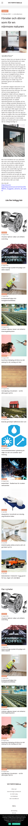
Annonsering (14, 810)
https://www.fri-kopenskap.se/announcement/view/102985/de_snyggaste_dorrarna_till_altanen (13, 188)
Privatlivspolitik (16, 823)
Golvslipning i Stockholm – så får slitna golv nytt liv (12, 392)
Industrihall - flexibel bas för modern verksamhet (13, 484)
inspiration (5, 11)
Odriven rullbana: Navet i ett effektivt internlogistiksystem (13, 330)
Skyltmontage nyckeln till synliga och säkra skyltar (13, 269)
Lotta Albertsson (17, 14)
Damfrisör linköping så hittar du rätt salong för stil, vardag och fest (13, 361)
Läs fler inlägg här (14, 200)
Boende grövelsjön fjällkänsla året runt (13, 422)
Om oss (14, 813)
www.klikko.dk (15, 798)
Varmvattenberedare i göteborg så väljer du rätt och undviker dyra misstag (12, 453)
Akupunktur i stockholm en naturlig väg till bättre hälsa (12, 515)
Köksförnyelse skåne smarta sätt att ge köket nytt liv (13, 546)
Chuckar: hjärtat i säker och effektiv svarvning (13, 238)
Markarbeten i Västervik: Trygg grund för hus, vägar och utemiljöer (13, 577)
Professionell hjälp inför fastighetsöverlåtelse (8, 299)
